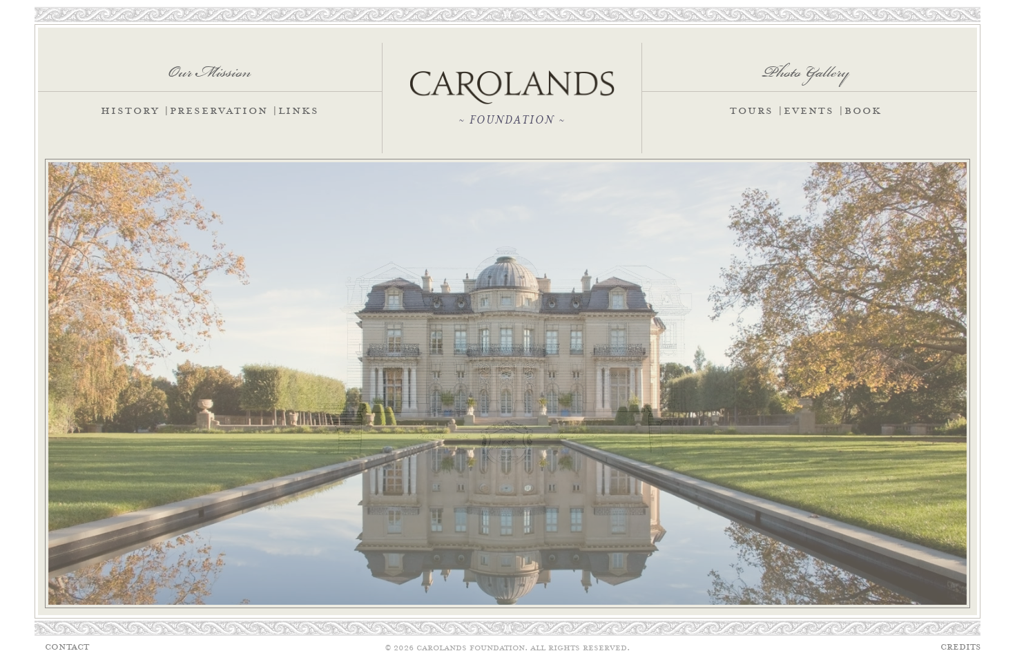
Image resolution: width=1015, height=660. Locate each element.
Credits (960, 648)
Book (863, 111)
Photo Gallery (805, 67)
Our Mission (209, 67)
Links (298, 111)
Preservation (219, 111)
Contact (67, 648)
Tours (751, 111)
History (130, 111)
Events (809, 111)
